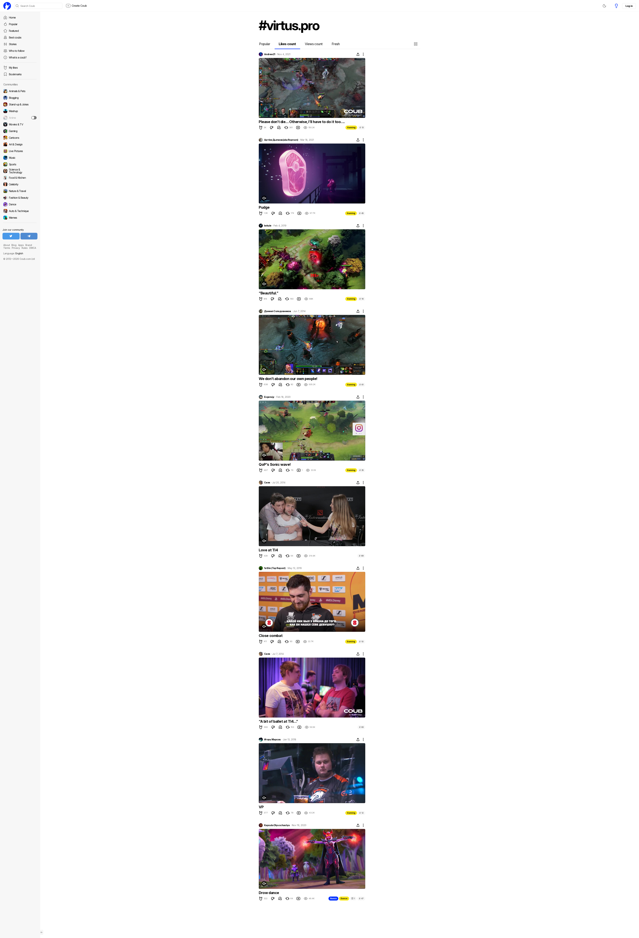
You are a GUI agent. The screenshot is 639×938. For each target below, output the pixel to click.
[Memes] (20, 217)
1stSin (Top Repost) (274, 568)
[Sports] (20, 164)
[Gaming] (20, 131)
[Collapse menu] (41, 932)
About (6, 245)
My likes (13, 67)
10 (361, 641)
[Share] (358, 54)
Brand (28, 245)
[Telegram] (29, 236)
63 (361, 727)
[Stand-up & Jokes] (20, 104)
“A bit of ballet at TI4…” (278, 721)
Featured (14, 30)
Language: (13, 253)
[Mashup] (20, 111)
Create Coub (79, 5)
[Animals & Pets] (20, 91)
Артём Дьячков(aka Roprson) (281, 140)
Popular (13, 24)
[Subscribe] (34, 117)
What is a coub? (17, 57)
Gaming (351, 127)
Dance (344, 898)
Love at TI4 (268, 550)
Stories (13, 44)
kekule (267, 225)
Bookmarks (15, 74)
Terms (6, 247)
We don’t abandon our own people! (288, 378)
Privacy (16, 247)
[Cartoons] (20, 137)
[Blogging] (20, 97)
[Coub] (7, 6)
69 (361, 555)
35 (361, 470)
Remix (333, 898)
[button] (416, 44)
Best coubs (15, 37)
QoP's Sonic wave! (275, 464)
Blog (13, 245)
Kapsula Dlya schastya (277, 825)
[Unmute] (264, 198)
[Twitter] (11, 236)
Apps (21, 245)
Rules (25, 247)
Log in (629, 5)
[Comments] (279, 128)
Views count (313, 44)
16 (361, 298)
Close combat (270, 635)
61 (361, 384)
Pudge (264, 207)
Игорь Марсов (272, 739)
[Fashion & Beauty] (20, 197)
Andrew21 (269, 54)
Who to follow (17, 50)
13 (361, 127)
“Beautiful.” (268, 293)
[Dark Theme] (604, 5)
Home (12, 17)
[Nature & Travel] (20, 191)
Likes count (287, 44)
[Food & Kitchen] (20, 177)
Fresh (336, 44)
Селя (267, 482)
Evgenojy (269, 397)
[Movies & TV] (20, 124)
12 (361, 812)
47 (361, 898)
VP (261, 807)
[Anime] (20, 117)
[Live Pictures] (20, 151)
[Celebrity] (20, 184)
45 (361, 213)
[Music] (20, 157)
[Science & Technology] (20, 171)
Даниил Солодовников (277, 311)
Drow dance (269, 893)
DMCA (32, 247)
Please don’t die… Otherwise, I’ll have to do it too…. (302, 122)
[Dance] (20, 204)
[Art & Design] (20, 144)
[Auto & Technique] (20, 211)
